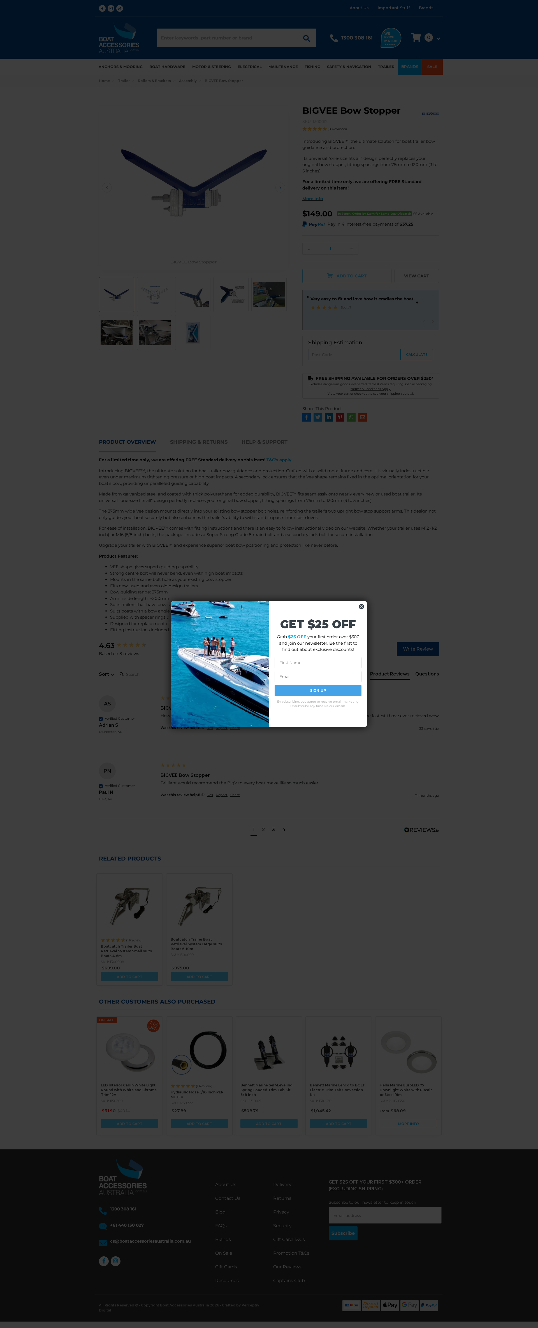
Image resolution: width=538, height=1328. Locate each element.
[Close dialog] (361, 606)
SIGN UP (318, 690)
